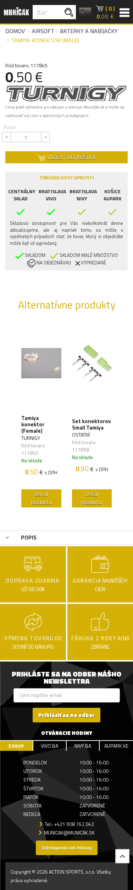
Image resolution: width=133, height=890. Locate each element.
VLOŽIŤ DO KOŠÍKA (71, 157)
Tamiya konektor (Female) (32, 424)
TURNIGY (30, 438)
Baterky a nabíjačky (89, 31)
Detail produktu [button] (41, 498)
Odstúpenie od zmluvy (66, 847)
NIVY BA (82, 745)
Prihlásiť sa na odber (66, 715)
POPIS (28, 537)
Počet (10, 127)
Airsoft (43, 31)
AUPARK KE (116, 745)
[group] (41, 417)
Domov (15, 31)
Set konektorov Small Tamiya (91, 424)
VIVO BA (49, 745)
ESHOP (16, 745)
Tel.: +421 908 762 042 (69, 824)
